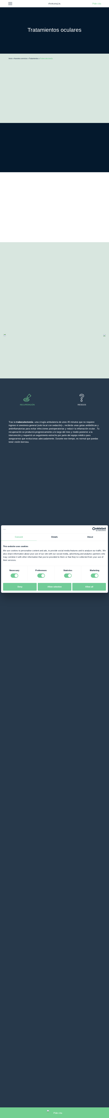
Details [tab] (54, 537)
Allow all (89, 587)
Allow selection (54, 587)
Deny (20, 587)
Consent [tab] (19, 537)
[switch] (41, 575)
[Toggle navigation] (10, 3)
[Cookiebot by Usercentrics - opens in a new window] (94, 529)
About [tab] (90, 537)
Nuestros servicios (20, 58)
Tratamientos (33, 58)
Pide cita (96, 4)
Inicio (10, 58)
